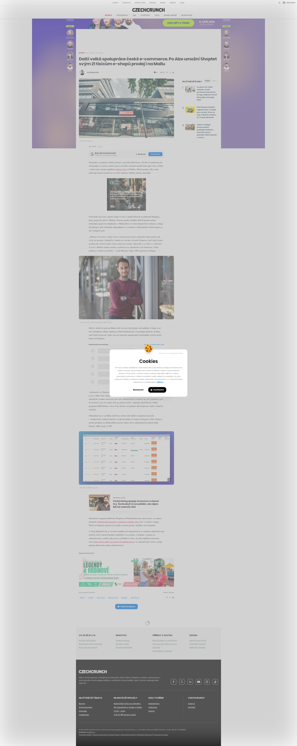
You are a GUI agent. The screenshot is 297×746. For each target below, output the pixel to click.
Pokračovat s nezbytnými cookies (171, 353)
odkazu (160, 382)
